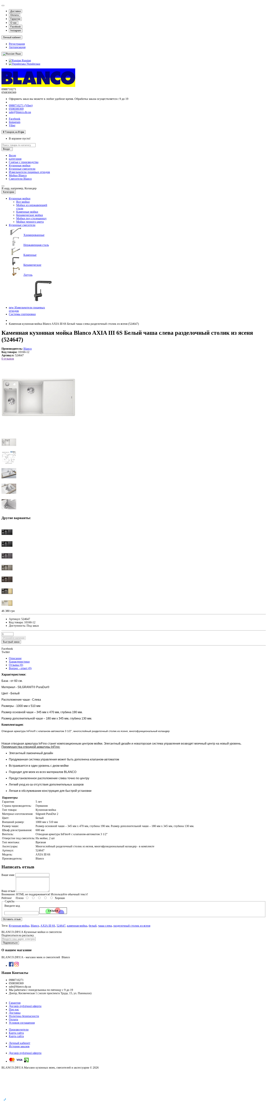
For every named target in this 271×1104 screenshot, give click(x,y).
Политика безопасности (24, 1016)
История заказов (19, 1046)
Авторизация (17, 47)
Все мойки (23, 201)
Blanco (35, 925)
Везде (12, 155)
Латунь (27, 274)
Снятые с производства (23, 162)
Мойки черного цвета (30, 221)
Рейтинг (6, 898)
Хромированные (33, 235)
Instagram (15, 30)
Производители (19, 1029)
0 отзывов (7, 358)
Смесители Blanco (20, 178)
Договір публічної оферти (25, 1006)
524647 (61, 925)
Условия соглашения (22, 1022)
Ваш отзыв (8, 891)
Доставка (15, 11)
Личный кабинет (19, 1043)
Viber (12, 125)
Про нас (14, 1009)
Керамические (32, 264)
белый (93, 925)
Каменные (30, 254)
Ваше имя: (8, 874)
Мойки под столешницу (31, 218)
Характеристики (19, 661)
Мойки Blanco (18, 175)
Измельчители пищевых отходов (29, 172)
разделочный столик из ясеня (131, 925)
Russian (26, 60)
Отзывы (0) (16, 664)
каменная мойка (77, 925)
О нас (13, 22)
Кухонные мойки (19, 165)
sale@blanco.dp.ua (20, 112)
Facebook (15, 26)
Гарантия (14, 1002)
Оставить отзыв (12, 919)
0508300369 (16, 108)
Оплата (14, 15)
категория (15, 158)
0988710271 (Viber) (21, 105)
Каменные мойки (27, 211)
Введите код (12, 905)
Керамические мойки (29, 215)
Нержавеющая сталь (36, 245)
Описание (15, 658)
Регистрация (17, 43)
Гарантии (15, 19)
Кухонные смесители (22, 168)
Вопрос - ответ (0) (20, 668)
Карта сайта (16, 1032)
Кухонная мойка (19, 925)
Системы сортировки (22, 314)
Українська (33, 63)
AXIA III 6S (47, 925)
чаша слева (105, 925)
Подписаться (10, 942)
